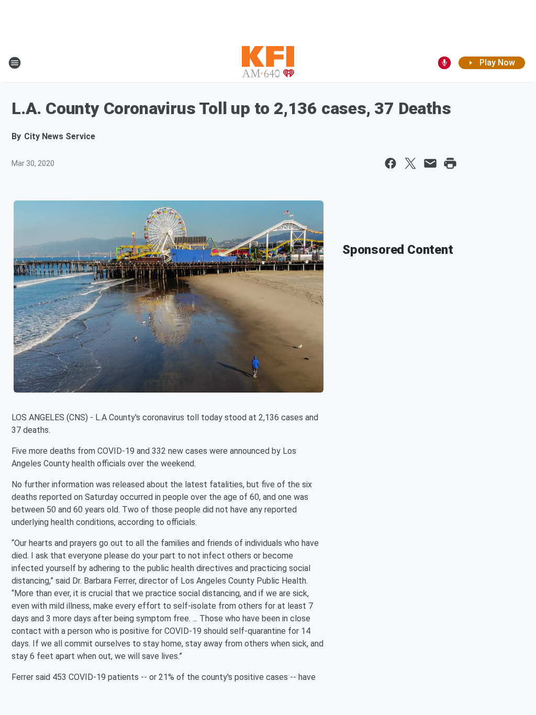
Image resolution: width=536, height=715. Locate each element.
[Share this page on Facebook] (390, 163)
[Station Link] (268, 63)
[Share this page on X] (410, 163)
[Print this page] (450, 163)
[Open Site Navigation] (14, 63)
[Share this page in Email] (430, 163)
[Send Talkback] (444, 63)
